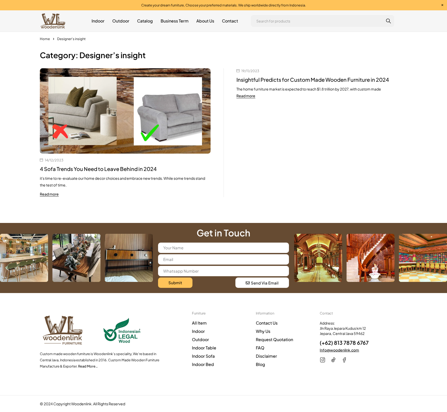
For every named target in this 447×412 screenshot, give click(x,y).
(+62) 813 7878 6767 (344, 342)
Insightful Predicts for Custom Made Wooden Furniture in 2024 (312, 79)
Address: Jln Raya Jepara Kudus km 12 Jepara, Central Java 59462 (343, 328)
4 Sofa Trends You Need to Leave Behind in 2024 (98, 169)
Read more (49, 194)
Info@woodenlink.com (339, 350)
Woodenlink (81, 403)
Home (45, 39)
